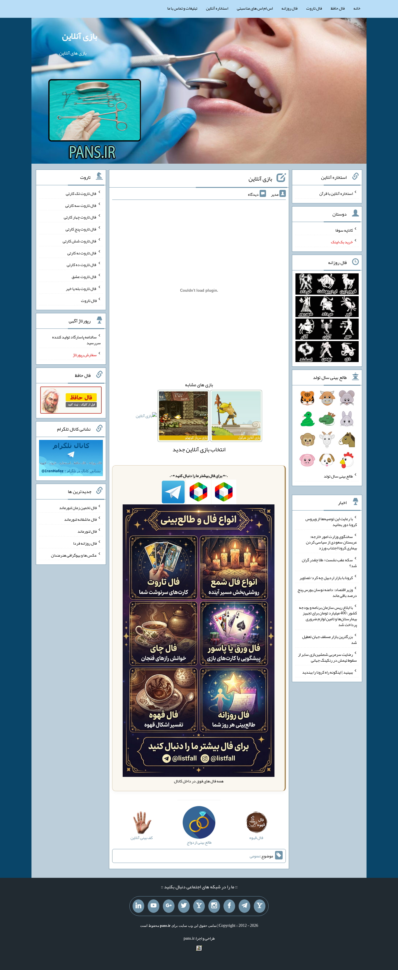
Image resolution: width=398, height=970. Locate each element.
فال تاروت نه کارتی (82, 253)
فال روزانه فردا (85, 543)
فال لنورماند (87, 531)
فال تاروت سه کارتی (81, 205)
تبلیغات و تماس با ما (182, 8)
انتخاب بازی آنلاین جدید (199, 449)
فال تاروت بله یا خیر (81, 288)
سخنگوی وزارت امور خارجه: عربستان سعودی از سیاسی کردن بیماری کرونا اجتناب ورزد (331, 542)
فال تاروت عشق (84, 276)
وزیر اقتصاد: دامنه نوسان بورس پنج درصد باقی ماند (327, 593)
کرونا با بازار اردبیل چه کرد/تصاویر (326, 578)
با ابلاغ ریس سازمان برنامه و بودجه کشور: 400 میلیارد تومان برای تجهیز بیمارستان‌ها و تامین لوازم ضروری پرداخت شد (328, 616)
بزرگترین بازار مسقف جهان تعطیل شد (329, 639)
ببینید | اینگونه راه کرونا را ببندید (327, 672)
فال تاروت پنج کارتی (81, 229)
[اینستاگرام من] (214, 906)
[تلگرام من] (244, 906)
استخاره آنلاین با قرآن (336, 193)
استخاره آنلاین (217, 8)
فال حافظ (338, 8)
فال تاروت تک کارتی (81, 193)
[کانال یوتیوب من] (153, 906)
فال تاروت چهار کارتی (80, 217)
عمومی (255, 856)
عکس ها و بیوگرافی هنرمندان (74, 555)
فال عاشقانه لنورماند (80, 519)
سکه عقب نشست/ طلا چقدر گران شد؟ (329, 563)
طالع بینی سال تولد (338, 476)
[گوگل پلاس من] (169, 906)
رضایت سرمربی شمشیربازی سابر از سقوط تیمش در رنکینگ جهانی (327, 657)
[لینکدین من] (138, 906)
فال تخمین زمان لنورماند (78, 507)
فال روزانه (289, 8)
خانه (356, 8)
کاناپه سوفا (344, 230)
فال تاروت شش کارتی (80, 241)
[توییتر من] (184, 906)
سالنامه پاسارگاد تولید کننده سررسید (76, 340)
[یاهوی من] (259, 906)
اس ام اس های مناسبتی (255, 8)
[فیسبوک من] (229, 906)
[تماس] (199, 906)
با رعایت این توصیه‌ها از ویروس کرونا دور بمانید (331, 522)
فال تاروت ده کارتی (82, 265)
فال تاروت (314, 8)
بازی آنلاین (79, 36)
